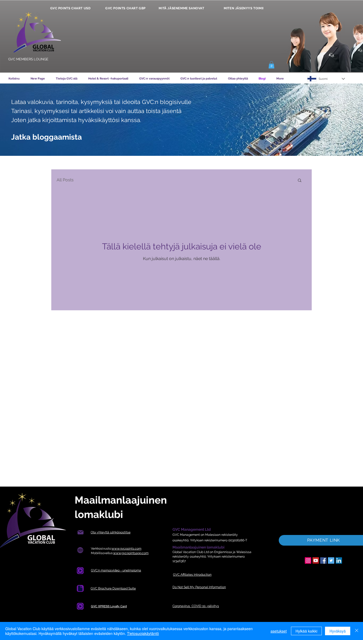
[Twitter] (331, 560)
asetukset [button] (279, 631)
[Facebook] (323, 560)
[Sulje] (356, 631)
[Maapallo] (80, 550)
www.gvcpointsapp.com (131, 553)
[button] (271, 64)
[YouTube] (316, 560)
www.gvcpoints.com (126, 548)
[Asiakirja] (80, 588)
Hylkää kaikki (306, 631)
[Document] (80, 570)
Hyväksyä (338, 631)
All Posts (65, 179)
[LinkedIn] (339, 560)
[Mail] (80, 532)
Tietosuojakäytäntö (143, 633)
